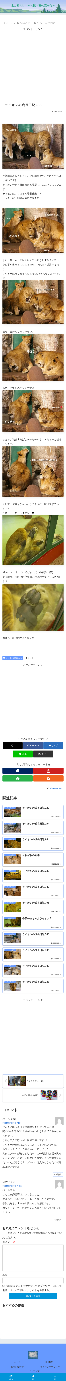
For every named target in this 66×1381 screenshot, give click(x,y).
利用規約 (49, 1362)
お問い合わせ (17, 1366)
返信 (59, 1174)
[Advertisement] (33, 65)
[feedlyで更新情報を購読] (17, 778)
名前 (4, 1275)
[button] (43, 754)
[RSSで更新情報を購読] (48, 778)
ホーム (17, 1362)
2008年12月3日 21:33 (11, 1186)
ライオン (31, 658)
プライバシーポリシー (49, 1366)
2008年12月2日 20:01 (11, 1123)
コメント (8, 1242)
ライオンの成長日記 (14, 658)
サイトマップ (33, 1371)
